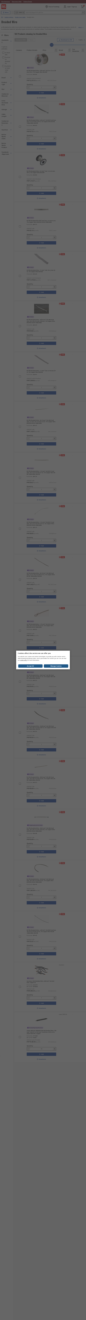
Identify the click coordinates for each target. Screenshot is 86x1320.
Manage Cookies (56, 666)
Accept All (30, 666)
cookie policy (23, 660)
